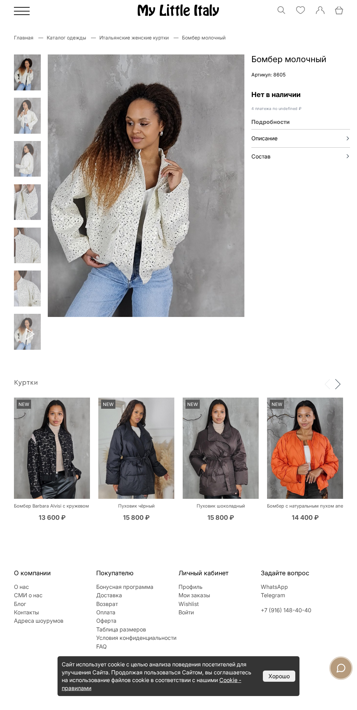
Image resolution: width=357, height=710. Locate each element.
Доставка (109, 595)
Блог (20, 603)
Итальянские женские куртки (134, 37)
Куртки (26, 382)
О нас (21, 586)
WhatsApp (274, 586)
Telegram (273, 595)
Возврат (107, 603)
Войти (186, 612)
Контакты (26, 612)
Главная (23, 37)
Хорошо (279, 676)
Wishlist (188, 603)
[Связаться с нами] (341, 668)
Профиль (190, 586)
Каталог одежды (66, 37)
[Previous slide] (327, 383)
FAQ (101, 646)
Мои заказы (194, 595)
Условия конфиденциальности (136, 637)
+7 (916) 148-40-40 (286, 610)
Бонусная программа (124, 586)
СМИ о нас (28, 595)
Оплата (105, 612)
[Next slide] (338, 383)
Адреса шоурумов (38, 620)
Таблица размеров (121, 629)
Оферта (106, 620)
